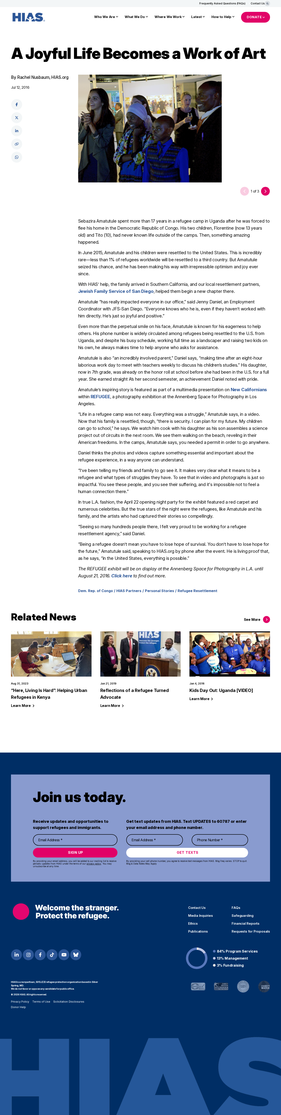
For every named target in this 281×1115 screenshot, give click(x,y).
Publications (198, 931)
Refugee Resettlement (197, 591)
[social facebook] (16, 104)
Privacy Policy (20, 1001)
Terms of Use (41, 1001)
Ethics (193, 924)
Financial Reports (245, 924)
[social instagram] (28, 954)
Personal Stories (159, 591)
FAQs (236, 908)
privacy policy (93, 863)
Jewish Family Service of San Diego (116, 291)
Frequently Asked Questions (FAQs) (222, 3)
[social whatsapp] (16, 157)
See (252, 619)
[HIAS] (65, 911)
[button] (265, 191)
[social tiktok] (52, 954)
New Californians (249, 389)
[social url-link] (16, 144)
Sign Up (75, 852)
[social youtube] (63, 954)
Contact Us (258, 3)
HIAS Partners (128, 591)
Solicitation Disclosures (68, 1001)
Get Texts (187, 852)
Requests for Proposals (251, 931)
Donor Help (18, 1007)
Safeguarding (243, 916)
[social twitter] (16, 117)
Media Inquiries (200, 916)
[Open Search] (267, 3)
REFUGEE (100, 396)
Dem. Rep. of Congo (95, 591)
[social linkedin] (16, 130)
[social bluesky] (75, 954)
